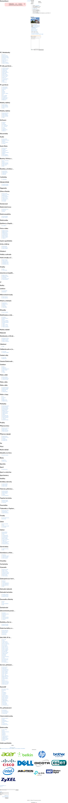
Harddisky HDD (4, 71)
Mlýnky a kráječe (5, 538)
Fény (3, 396)
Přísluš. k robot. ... (5, 570)
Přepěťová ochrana (5, 339)
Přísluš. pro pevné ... (5, 75)
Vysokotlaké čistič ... (5, 595)
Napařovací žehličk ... (5, 625)
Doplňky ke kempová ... (6, 368)
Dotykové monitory (5, 408)
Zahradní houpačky (5, 184)
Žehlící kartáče (4, 399)
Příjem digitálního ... (5, 492)
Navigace (3, 153)
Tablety (3, 117)
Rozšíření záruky (4, 653)
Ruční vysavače (4, 574)
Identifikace (4, 692)
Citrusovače (4, 351)
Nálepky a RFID (4, 410)
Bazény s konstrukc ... (5, 160)
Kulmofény (4, 397)
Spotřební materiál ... (5, 321)
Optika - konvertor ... (5, 642)
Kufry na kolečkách (5, 603)
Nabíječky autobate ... (5, 152)
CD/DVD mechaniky (5, 68)
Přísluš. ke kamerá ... (5, 649)
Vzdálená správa (4, 129)
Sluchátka (3, 143)
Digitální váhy (4, 358)
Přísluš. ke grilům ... (5, 248)
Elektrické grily (4, 246)
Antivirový (4, 122)
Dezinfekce (4, 612)
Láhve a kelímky (4, 369)
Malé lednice (4, 291)
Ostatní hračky (4, 270)
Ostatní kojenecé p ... (5, 378)
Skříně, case (4, 77)
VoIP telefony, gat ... (5, 658)
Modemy (3, 91)
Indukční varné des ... (5, 548)
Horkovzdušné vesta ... (6, 517)
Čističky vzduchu (5, 172)
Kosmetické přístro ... (5, 387)
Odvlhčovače (4, 173)
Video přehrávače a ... (5, 495)
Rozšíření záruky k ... (5, 62)
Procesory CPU (4, 76)
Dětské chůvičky (5, 377)
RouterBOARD (4, 651)
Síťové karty (4, 655)
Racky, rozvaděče (5, 650)
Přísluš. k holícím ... (5, 259)
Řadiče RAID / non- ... (5, 676)
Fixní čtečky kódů (5, 409)
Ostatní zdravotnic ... (5, 618)
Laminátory (4, 694)
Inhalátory (4, 616)
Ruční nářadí (4, 199)
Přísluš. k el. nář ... (5, 197)
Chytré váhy (4, 357)
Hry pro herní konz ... (5, 712)
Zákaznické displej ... (5, 419)
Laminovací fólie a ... (5, 695)
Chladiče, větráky (5, 69)
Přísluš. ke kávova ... (5, 431)
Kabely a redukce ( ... (5, 72)
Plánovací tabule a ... (5, 696)
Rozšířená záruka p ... (5, 700)
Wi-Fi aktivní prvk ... (5, 659)
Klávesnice (4, 89)
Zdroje (3, 80)
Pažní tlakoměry (4, 511)
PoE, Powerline (4, 644)
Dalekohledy (4, 367)
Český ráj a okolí (12, 747)
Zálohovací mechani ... (5, 681)
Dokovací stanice (5, 55)
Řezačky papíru (4, 699)
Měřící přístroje (4, 195)
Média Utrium (4, 668)
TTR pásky (4, 418)
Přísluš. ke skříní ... (5, 74)
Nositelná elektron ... (5, 721)
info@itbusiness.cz (37, 25)
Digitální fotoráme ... (5, 231)
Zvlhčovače (4, 174)
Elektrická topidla (5, 500)
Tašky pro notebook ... (5, 63)
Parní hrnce (4, 210)
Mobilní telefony (4, 104)
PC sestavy (4, 58)
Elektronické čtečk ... (5, 56)
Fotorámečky (4, 277)
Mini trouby (4, 518)
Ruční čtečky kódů (5, 415)
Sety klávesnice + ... (5, 97)
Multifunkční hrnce (5, 209)
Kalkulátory (4, 733)
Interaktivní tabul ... (5, 233)
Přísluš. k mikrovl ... (5, 296)
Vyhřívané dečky (5, 391)
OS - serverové (4, 126)
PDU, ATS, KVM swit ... (6, 643)
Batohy (3, 366)
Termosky (3, 438)
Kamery (3, 640)
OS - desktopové (5, 125)
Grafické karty (4, 70)
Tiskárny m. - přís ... (5, 325)
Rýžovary (3, 211)
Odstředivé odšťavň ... (5, 352)
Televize (3, 494)
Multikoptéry (4, 720)
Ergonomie (4, 690)
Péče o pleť (4, 390)
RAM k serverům (5, 677)
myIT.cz (1, 786)
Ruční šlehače (4, 302)
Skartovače (4, 701)
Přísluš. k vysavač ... (5, 571)
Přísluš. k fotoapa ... (5, 235)
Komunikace (4, 693)
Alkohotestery (4, 148)
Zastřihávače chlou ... (5, 261)
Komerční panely (5, 234)
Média (3, 90)
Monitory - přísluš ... (5, 93)
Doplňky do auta (4, 150)
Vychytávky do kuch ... (5, 543)
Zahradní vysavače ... (5, 596)
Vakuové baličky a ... (5, 542)
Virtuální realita (4, 713)
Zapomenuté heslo (5, 796)
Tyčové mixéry (4, 307)
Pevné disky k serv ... (5, 670)
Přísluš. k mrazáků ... (5, 312)
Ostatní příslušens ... (5, 669)
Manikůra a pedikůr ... (5, 388)
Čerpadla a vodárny (5, 594)
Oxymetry (3, 619)
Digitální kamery (4, 232)
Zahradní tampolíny (5, 185)
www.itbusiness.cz (36, 26)
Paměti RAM (4, 73)
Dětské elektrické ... (5, 630)
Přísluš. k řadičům (5, 671)
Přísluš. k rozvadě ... (5, 648)
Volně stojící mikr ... (5, 297)
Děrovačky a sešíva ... (5, 689)
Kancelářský (4, 124)
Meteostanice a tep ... (5, 278)
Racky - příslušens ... (5, 675)
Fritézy (3, 534)
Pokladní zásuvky (5, 413)
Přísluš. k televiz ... (5, 493)
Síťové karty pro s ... (5, 680)
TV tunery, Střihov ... (5, 78)
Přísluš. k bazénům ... (5, 163)
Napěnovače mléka (5, 430)
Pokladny (3, 414)
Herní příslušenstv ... (5, 711)
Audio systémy (4, 729)
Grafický (3, 123)
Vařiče (3, 549)
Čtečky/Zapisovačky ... (5, 405)
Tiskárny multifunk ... (5, 326)
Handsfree (4, 151)
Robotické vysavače (5, 573)
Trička (3, 346)
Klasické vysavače (5, 569)
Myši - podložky (4, 95)
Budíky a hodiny (4, 275)
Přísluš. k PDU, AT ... (5, 647)
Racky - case (4, 674)
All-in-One (4, 54)
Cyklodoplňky (4, 179)
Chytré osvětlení (5, 483)
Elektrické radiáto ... (5, 501)
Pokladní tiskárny (5, 412)
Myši (3, 94)
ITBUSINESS (37, 5)
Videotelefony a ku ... (5, 585)
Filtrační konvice (4, 436)
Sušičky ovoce (4, 540)
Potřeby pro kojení (5, 379)
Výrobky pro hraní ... (5, 724)
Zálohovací (4, 130)
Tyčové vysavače (5, 575)
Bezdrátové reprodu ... (5, 731)
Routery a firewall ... (5, 652)
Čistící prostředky (5, 523)
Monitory (3, 92)
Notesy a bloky (4, 461)
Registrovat (6, 795)
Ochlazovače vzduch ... (6, 555)
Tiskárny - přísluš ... (5, 324)
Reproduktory (4, 96)
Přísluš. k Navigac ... (5, 154)
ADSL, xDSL (4, 639)
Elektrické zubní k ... (5, 631)
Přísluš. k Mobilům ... (5, 105)
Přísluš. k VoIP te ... (5, 698)
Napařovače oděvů (5, 624)
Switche (3, 657)
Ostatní (3, 127)
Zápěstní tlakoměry (5, 512)
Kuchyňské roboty (5, 536)
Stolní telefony (4, 702)
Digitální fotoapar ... (5, 230)
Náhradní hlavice (5, 632)
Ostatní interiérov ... (5, 279)
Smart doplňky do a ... (5, 155)
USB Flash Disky (4, 98)
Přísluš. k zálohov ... (5, 672)
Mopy (3, 524)
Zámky (3, 586)
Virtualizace (4, 128)
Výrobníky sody (4, 440)
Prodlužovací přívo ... (5, 198)
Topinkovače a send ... (5, 541)
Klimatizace (4, 554)
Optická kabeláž (4, 641)
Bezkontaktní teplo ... (5, 510)
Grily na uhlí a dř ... (5, 247)
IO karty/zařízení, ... (5, 88)
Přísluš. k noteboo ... (5, 59)
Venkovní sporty (5, 469)
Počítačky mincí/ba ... (5, 411)
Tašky (3, 604)
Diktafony (3, 141)
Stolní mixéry (4, 306)
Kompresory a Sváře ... (5, 194)
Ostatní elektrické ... (5, 196)
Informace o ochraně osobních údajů (37, 34)
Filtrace (3, 161)
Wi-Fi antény (4, 660)
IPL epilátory (4, 225)
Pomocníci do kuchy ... (5, 539)
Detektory (4, 580)
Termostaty (4, 502)
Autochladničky (4, 290)
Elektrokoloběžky (5, 216)
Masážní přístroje (5, 389)
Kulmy (3, 398)
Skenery (3, 319)
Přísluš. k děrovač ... (5, 697)
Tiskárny (3, 323)
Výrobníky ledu (4, 439)
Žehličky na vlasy (5, 400)
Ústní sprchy (4, 633)
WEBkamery (4, 99)
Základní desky (4, 79)
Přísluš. (3, 722)
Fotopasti (3, 581)
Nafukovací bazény (5, 162)
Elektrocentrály (4, 193)
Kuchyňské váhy (5, 537)
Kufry (3, 602)
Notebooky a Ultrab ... (5, 57)
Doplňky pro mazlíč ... (5, 276)
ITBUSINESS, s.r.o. (3, 785)
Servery (3, 679)
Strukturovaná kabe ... (5, 656)
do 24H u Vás (35, 8)
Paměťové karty (4, 737)
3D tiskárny (4, 317)
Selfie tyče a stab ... (5, 106)
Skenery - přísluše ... (5, 320)
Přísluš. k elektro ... (5, 217)
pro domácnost (4, 723)
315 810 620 (35, 24)
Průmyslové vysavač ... (5, 572)
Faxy (3, 691)
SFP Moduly (4, 654)
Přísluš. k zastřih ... (5, 260)
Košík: (1, 791)
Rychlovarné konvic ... (5, 437)
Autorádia (3, 149)
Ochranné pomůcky (5, 617)
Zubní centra (4, 634)
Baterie (3, 730)
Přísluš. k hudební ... (5, 142)
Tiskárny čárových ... (5, 417)
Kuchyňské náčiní (5, 535)
